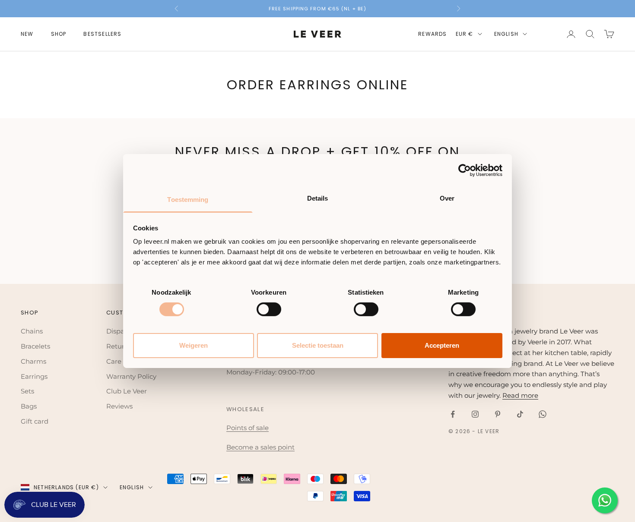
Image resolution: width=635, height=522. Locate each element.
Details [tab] (317, 198)
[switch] (269, 309)
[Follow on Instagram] (475, 414)
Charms (33, 361)
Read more (520, 395)
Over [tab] (447, 198)
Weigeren (193, 345)
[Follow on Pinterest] (497, 414)
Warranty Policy (131, 376)
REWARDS (432, 34)
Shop (59, 34)
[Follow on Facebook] (452, 414)
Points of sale (247, 428)
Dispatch (120, 331)
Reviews (119, 406)
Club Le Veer (126, 391)
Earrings (34, 376)
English (506, 34)
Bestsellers (102, 34)
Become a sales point (260, 447)
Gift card (34, 421)
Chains (32, 331)
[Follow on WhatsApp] (542, 414)
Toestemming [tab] (187, 199)
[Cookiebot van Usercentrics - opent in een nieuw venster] (464, 170)
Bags (29, 406)
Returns (119, 346)
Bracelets (35, 346)
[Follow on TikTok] (520, 414)
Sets (27, 391)
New (27, 34)
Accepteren (442, 345)
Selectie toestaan (317, 345)
